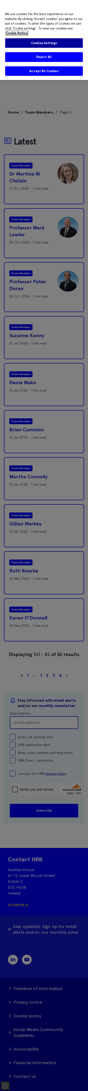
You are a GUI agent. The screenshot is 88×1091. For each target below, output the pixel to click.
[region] (44, 40)
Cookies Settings (44, 43)
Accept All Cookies (43, 71)
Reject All (44, 57)
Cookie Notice (17, 33)
